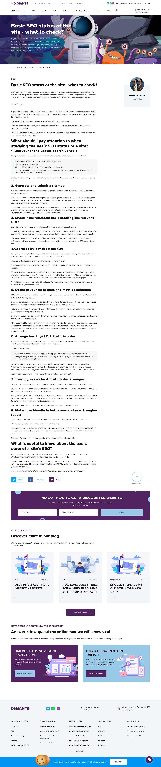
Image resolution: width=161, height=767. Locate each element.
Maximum (101, 745)
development (47, 726)
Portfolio (66, 11)
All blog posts (80, 612)
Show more (80, 751)
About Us (14, 726)
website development (80, 726)
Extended (101, 731)
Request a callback (141, 12)
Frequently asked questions (20, 736)
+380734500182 (92, 707)
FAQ (56, 3)
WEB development (18, 11)
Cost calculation (82, 11)
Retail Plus (101, 741)
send (121, 512)
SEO (54, 11)
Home (34, 3)
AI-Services (111, 10)
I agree (118, 762)
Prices (98, 11)
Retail (100, 736)
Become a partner (67, 3)
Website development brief (20, 745)
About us (42, 3)
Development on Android (135, 731)
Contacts (14, 741)
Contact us (79, 3)
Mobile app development (135, 726)
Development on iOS (134, 736)
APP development (39, 11)
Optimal (101, 726)
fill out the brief (24, 674)
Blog (49, 3)
